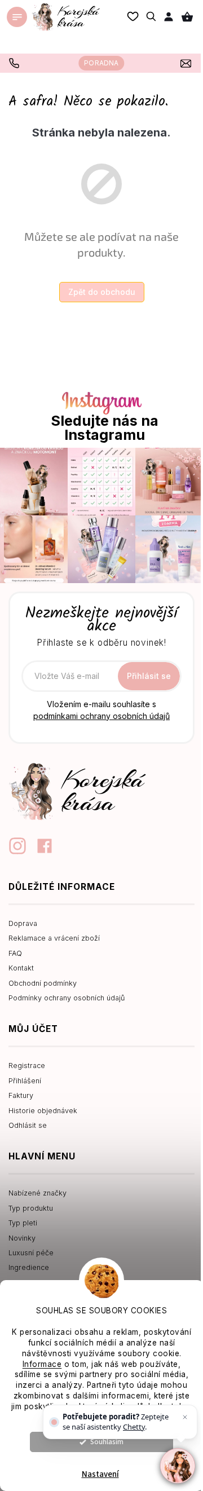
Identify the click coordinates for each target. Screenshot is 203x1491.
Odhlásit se (27, 1125)
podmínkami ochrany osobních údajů (101, 716)
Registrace (26, 1065)
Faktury (20, 1095)
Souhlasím (106, 1441)
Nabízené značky (37, 1193)
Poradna (101, 63)
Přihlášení (24, 1081)
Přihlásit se (149, 676)
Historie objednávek (42, 1110)
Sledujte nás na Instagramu (104, 428)
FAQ (15, 953)
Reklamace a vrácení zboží (54, 938)
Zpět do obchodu (101, 292)
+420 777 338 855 (15, 63)
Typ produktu (30, 1208)
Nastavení (100, 1474)
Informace (42, 1364)
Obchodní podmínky (42, 983)
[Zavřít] (185, 1417)
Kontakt (21, 968)
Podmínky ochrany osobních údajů (66, 998)
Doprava (22, 923)
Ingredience (28, 1267)
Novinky (22, 1238)
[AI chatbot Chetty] (177, 1465)
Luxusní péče (31, 1253)
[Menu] (17, 17)
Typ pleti (22, 1223)
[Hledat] (151, 16)
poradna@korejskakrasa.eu (187, 63)
